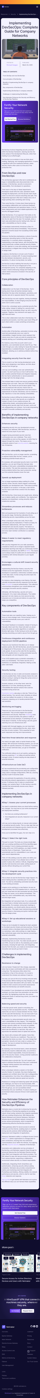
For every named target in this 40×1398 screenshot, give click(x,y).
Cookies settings (7, 1389)
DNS (3, 1354)
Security (13, 14)
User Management (8, 1365)
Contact (29, 1347)
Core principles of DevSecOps (12, 79)
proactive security (13, 1144)
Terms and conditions (9, 1378)
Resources (4, 14)
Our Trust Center (32, 1361)
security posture (23, 443)
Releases (30, 1354)
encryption (8, 584)
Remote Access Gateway (10, 1343)
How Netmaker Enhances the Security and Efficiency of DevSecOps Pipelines (19, 98)
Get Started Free (10, 119)
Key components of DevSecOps (12, 87)
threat (4, 1176)
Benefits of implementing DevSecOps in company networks (18, 83)
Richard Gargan (12, 65)
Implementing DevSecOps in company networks (17, 90)
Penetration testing (8, 693)
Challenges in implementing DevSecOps (15, 94)
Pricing (29, 1336)
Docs (28, 1343)
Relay (3, 1347)
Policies (4, 1375)
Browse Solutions (24, 119)
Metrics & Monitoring (8, 1358)
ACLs (7, 1138)
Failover (4, 1361)
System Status (32, 1358)
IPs (16, 755)
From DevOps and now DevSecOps (14, 75)
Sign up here (6, 1179)
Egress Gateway (7, 1336)
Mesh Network (6, 1339)
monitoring (29, 714)
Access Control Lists (8, 1350)
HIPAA (28, 550)
